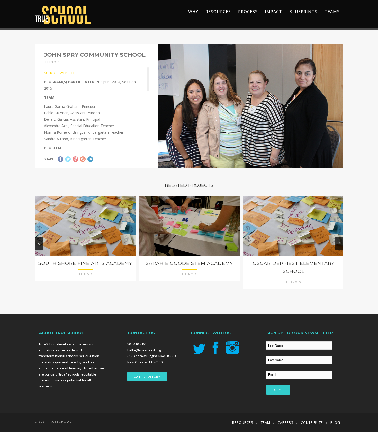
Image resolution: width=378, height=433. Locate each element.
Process (248, 11)
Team (265, 422)
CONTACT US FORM (147, 376)
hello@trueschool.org (144, 350)
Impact (273, 11)
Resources (218, 11)
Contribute (312, 422)
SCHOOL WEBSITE (59, 72)
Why (193, 11)
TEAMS (332, 11)
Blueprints (303, 11)
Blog (335, 422)
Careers (285, 422)
